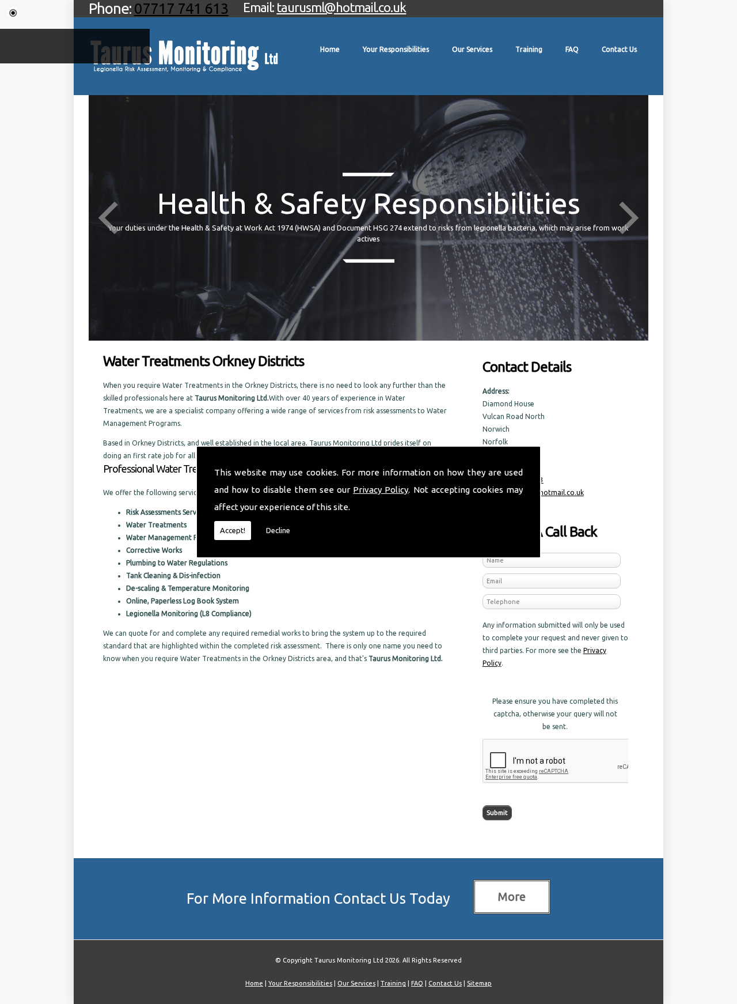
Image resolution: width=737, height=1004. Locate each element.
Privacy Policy (380, 490)
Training (528, 49)
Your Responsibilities (396, 49)
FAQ (572, 49)
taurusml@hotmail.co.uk (341, 7)
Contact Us (619, 49)
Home (330, 49)
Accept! (232, 530)
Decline (278, 530)
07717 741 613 (181, 8)
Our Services (472, 49)
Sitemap (479, 983)
